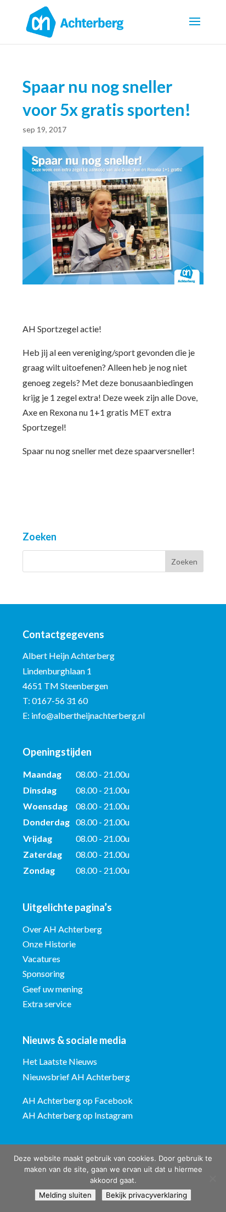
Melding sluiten (65, 1195)
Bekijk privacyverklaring (146, 1195)
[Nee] (212, 1178)
